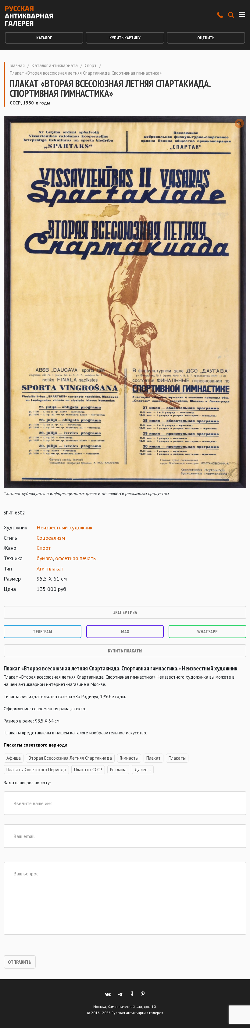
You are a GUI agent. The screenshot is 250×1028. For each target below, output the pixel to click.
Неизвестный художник (64, 527)
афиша (13, 758)
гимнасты (129, 758)
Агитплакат (50, 568)
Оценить (205, 38)
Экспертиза (125, 612)
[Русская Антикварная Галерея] (29, 16)
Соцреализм (51, 537)
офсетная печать (75, 558)
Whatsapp (207, 631)
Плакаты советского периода (36, 769)
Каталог (44, 38)
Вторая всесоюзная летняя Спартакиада (70, 758)
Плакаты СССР (88, 769)
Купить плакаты (125, 651)
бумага (45, 558)
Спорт (91, 65)
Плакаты (177, 758)
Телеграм (42, 631)
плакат (153, 758)
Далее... (142, 769)
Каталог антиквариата (55, 65)
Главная (17, 65)
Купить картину (125, 38)
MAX (125, 631)
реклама (118, 769)
